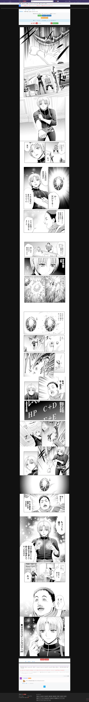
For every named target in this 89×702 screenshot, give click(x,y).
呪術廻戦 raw (57, 698)
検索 (39, 3)
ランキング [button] (35, 3)
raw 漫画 (61, 696)
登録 (69, 1)
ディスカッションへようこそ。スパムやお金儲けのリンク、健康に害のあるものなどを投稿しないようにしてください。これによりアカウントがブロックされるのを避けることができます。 (44, 673)
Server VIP (49, 15)
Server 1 (39, 15)
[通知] (58, 1)
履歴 (27, 3)
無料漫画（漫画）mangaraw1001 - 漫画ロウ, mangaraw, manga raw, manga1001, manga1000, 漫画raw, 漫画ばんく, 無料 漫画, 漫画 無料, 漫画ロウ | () (44, 668)
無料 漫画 (50, 696)
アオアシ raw (48, 700)
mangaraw (41, 696)
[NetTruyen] (24, 1)
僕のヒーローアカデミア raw (41, 700)
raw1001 (65, 696)
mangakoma (52, 698)
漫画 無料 (54, 696)
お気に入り (23, 3)
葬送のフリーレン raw (40, 698)
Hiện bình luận (31, 680)
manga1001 (46, 696)
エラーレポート (44, 17)
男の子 (46, 3)
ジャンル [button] (30, 3)
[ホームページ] (31, 23)
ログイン (66, 1)
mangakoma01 (46, 698)
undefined (45, 686)
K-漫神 (58, 696)
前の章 (42, 659)
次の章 (46, 659)
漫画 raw (38, 696)
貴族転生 (21, 11)
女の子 (42, 3)
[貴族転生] (33, 23)
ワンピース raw (62, 698)
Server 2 (44, 15)
